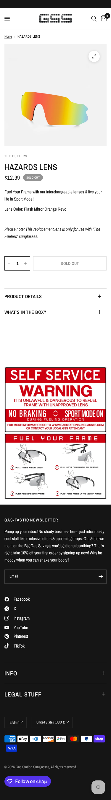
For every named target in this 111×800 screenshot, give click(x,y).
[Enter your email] (101, 577)
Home (8, 36)
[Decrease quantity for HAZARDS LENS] (9, 263)
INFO (10, 673)
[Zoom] (94, 56)
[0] (103, 18)
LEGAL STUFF (22, 694)
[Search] (94, 18)
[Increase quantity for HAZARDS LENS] (25, 263)
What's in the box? (25, 312)
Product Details (23, 296)
